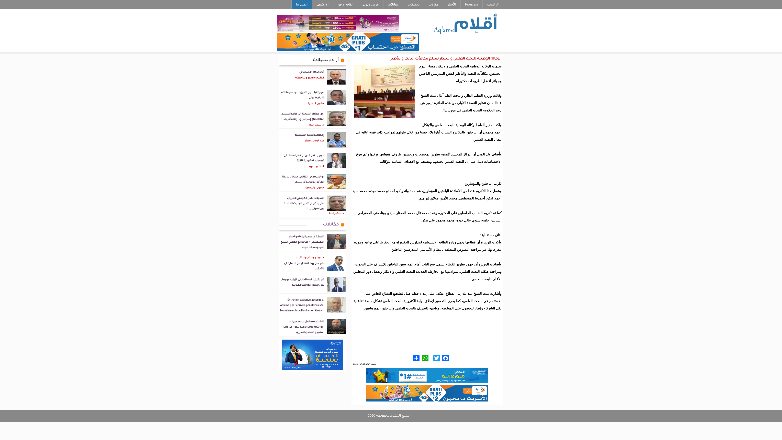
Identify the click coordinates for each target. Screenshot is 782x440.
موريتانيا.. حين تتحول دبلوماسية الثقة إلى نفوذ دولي (302, 95)
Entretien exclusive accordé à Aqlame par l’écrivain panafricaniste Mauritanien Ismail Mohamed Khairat (302, 305)
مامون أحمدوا (316, 103)
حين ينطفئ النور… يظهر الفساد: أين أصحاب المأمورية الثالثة (303, 158)
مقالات (433, 4)
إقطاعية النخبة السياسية (309, 135)
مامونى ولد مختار (314, 188)
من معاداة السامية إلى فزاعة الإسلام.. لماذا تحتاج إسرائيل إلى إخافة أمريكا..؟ (302, 117)
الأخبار (451, 4)
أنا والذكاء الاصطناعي (311, 72)
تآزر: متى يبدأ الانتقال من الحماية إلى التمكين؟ (304, 266)
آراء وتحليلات (326, 60)
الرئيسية (493, 4)
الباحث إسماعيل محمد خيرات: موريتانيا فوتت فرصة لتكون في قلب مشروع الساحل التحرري (303, 327)
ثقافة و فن (345, 4)
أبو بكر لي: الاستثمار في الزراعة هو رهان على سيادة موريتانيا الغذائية (302, 282)
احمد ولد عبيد (316, 166)
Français (471, 4)
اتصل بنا (302, 4)
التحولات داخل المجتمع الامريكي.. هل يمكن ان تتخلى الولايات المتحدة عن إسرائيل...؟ (304, 203)
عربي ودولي (370, 4)
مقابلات (393, 4)
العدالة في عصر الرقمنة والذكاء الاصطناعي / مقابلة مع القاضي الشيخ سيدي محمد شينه (302, 242)
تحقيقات (413, 4)
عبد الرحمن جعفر (314, 141)
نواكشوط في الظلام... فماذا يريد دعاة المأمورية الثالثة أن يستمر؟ (303, 180)
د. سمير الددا (316, 125)
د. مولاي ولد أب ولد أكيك (310, 257)
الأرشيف (322, 4)
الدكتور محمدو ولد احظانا (309, 78)
